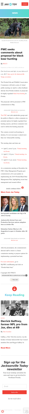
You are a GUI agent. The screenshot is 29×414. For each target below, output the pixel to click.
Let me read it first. (14, 398)
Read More (5, 347)
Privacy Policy (25, 410)
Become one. (14, 112)
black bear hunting (19, 93)
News (15, 13)
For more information (7, 262)
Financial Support (18, 410)
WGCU (5, 64)
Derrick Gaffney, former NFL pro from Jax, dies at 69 (14, 324)
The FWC (4, 115)
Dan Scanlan (7, 332)
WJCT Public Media (8, 410)
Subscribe (14, 392)
